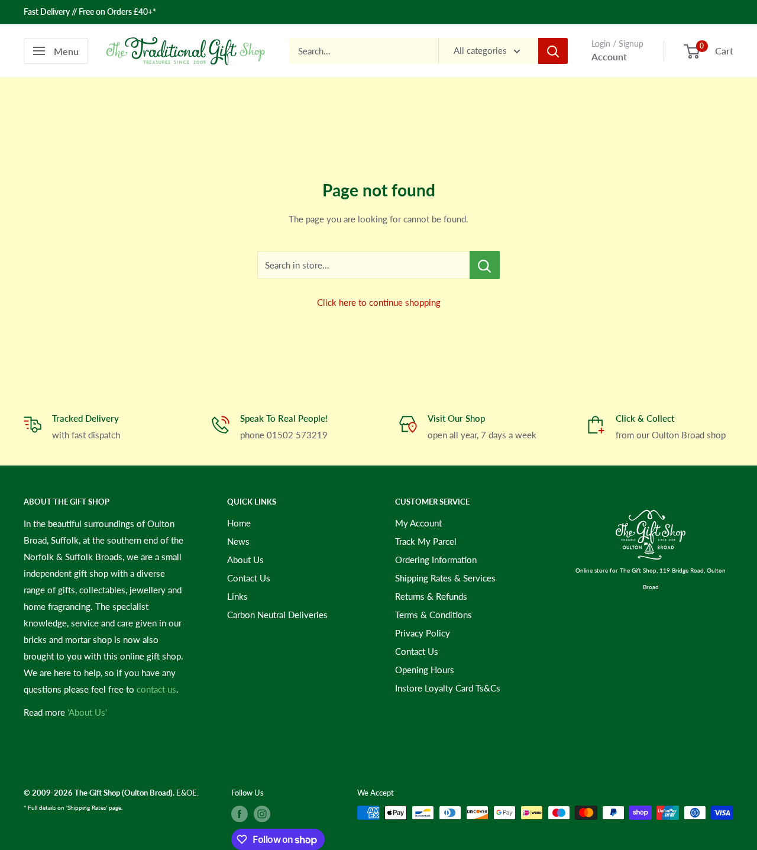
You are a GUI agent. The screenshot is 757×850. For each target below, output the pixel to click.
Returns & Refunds (431, 596)
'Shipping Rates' (86, 807)
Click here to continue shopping (379, 302)
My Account (418, 523)
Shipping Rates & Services (445, 578)
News (238, 541)
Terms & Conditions (433, 614)
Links (237, 596)
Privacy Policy (422, 633)
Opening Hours (424, 669)
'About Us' (87, 712)
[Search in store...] (485, 265)
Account (609, 56)
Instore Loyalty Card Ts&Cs (447, 688)
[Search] (553, 51)
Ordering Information (436, 559)
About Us (245, 559)
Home (239, 523)
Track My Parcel (426, 541)
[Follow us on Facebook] (239, 814)
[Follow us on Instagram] (262, 814)
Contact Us (248, 578)
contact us (156, 689)
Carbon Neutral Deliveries (277, 614)
